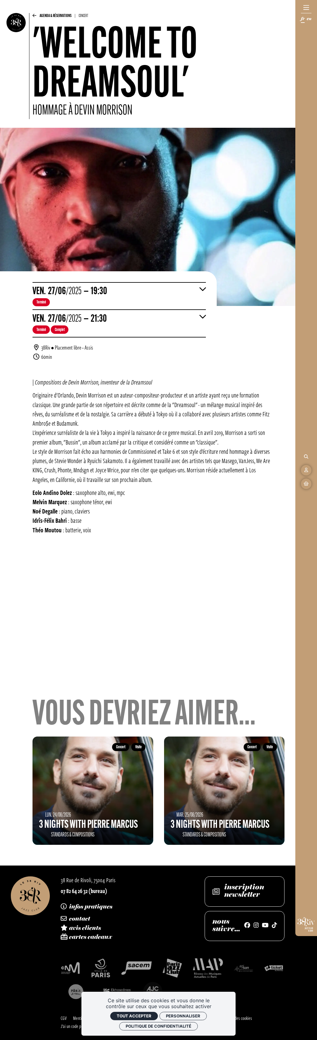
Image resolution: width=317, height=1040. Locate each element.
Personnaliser (183, 1015)
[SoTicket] (274, 968)
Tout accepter (134, 1015)
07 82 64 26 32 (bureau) (84, 891)
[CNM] (70, 968)
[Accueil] (16, 66)
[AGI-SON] (243, 968)
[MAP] (208, 968)
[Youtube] (265, 926)
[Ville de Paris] (101, 968)
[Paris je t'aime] (76, 991)
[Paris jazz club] (172, 968)
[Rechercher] (306, 456)
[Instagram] (256, 926)
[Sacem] (136, 968)
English (309, 20)
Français (303, 20)
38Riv (45, 347)
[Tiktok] (274, 926)
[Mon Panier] (306, 484)
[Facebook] (247, 926)
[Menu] (306, 7)
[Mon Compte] (306, 470)
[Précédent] (34, 17)
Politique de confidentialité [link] (158, 1026)
